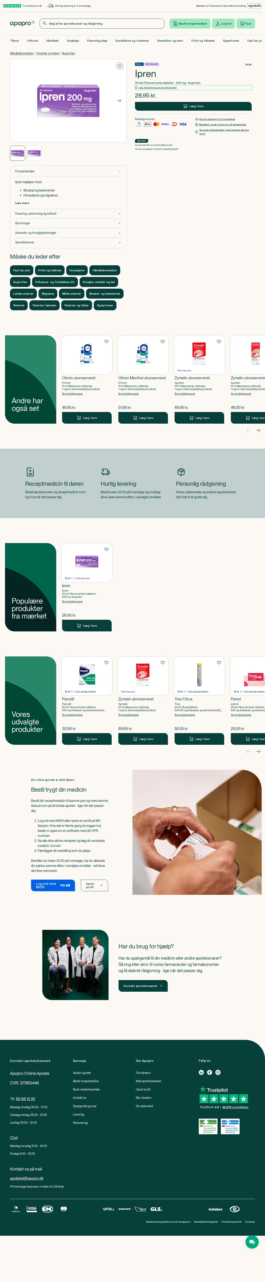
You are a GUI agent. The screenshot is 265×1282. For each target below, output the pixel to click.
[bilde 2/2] (34, 153)
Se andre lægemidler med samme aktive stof (224, 131)
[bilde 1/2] (17, 153)
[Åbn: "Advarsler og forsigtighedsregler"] (68, 233)
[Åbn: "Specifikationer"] (68, 242)
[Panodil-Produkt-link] (86, 700)
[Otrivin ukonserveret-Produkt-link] (86, 379)
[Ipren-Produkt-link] (86, 587)
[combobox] (102, 24)
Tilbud (14, 41)
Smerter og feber (47, 53)
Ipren (248, 64)
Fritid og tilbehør (203, 41)
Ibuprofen (68, 53)
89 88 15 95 (25, 1099)
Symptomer (231, 41)
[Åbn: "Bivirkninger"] (68, 223)
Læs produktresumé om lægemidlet (158, 87)
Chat (14, 1138)
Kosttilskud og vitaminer (132, 41)
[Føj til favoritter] (119, 65)
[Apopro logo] (22, 23)
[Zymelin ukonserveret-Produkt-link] (199, 379)
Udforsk (32, 41)
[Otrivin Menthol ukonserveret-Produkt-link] (143, 379)
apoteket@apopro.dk (27, 1178)
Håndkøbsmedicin (22, 53)
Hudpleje (73, 41)
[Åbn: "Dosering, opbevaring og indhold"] (68, 214)
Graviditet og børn (170, 41)
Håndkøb (52, 41)
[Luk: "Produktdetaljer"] (68, 171)
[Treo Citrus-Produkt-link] (199, 700)
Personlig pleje (97, 41)
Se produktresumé (72, 393)
